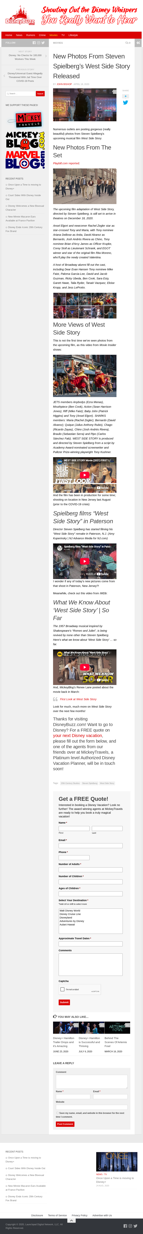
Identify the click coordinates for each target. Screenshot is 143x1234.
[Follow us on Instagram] (38, 42)
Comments (65, 950)
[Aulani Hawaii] (91, 924)
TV (63, 35)
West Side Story (107, 783)
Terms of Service (57, 1215)
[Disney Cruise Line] (91, 914)
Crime (42, 35)
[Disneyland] (91, 917)
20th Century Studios (70, 783)
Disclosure (37, 1215)
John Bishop (64, 84)
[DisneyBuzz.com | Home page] (20, 15)
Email (63, 840)
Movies (54, 35)
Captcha (64, 981)
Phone (63, 852)
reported (66, 163)
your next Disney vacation (77, 735)
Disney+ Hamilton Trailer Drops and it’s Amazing (63, 1042)
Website (60, 1102)
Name (63, 822)
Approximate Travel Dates (75, 938)
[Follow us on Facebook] (34, 42)
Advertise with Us (102, 1215)
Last (94, 833)
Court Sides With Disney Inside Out (26, 1168)
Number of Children (71, 876)
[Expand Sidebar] (138, 43)
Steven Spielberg (89, 783)
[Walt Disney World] (91, 910)
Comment (61, 1072)
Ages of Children (69, 888)
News (19, 35)
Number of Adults (70, 864)
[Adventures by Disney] (91, 921)
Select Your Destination (73, 900)
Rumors (30, 35)
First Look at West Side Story (78, 699)
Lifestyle (73, 35)
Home (8, 35)
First (61, 833)
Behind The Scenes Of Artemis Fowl (116, 1042)
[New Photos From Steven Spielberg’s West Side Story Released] (84, 104)
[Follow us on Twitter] (43, 42)
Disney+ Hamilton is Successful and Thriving (89, 1042)
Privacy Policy (79, 1215)
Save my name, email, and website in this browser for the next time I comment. (90, 1115)
